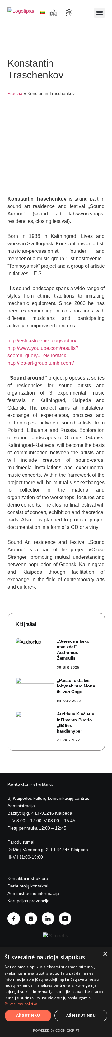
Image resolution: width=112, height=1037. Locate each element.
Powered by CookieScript (56, 1030)
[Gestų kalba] (69, 12)
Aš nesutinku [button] (81, 1015)
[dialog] (56, 992)
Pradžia (14, 93)
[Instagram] (33, 918)
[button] (99, 13)
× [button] (105, 954)
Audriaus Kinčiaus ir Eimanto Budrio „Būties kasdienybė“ (75, 722)
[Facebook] (16, 918)
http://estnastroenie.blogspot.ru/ (41, 340)
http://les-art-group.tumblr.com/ (40, 363)
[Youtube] (67, 918)
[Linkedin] (50, 918)
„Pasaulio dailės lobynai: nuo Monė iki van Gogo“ (76, 686)
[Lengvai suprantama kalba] (54, 12)
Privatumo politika (21, 1004)
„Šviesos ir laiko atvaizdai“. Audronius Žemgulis (73, 650)
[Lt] (42, 12)
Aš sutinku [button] (28, 1015)
